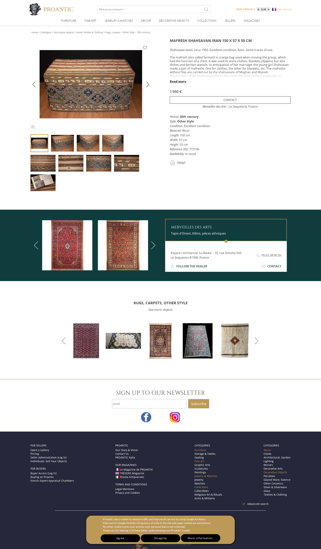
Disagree (160, 538)
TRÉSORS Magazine (132, 473)
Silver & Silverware (275, 487)
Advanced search (258, 504)
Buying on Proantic (42, 477)
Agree (120, 538)
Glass (267, 491)
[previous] (36, 245)
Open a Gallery (39, 450)
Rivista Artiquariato (132, 477)
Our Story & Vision (126, 450)
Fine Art (90, 20)
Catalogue (45, 32)
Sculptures (201, 468)
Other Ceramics (273, 483)
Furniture (68, 20)
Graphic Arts (202, 465)
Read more (178, 81)
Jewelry (198, 479)
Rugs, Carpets (112, 32)
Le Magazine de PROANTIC (136, 469)
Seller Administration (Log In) (48, 457)
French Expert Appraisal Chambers (52, 480)
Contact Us (122, 453)
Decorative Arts (273, 468)
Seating (199, 457)
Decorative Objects (174, 20)
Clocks (267, 453)
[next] (152, 245)
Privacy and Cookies (127, 492)
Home (34, 32)
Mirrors (268, 465)
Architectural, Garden (277, 457)
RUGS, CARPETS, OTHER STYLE (161, 302)
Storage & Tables (204, 453)
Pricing (34, 453)
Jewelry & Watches (119, 20)
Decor (146, 20)
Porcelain (269, 476)
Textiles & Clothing (275, 494)
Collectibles (201, 491)
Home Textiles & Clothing (89, 32)
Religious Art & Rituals (208, 494)
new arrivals (245, 9)
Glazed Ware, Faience (277, 479)
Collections (206, 20)
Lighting (269, 461)
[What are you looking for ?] (206, 9)
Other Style (128, 32)
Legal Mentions (124, 489)
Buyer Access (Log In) (43, 473)
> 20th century (142, 32)
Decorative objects (64, 32)
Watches (199, 483)
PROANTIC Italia (125, 457)
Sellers (230, 20)
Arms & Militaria (204, 498)
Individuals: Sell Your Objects (48, 461)
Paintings (200, 472)
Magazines (252, 20)
